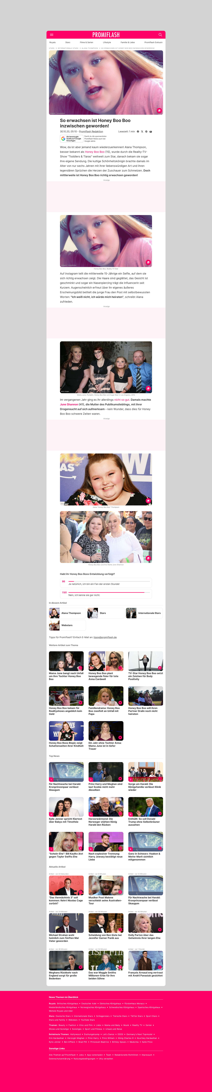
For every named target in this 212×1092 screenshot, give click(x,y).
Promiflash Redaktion (91, 131)
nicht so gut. (122, 399)
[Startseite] (106, 35)
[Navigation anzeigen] (51, 34)
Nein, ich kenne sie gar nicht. (84, 595)
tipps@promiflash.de (105, 637)
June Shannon (69, 404)
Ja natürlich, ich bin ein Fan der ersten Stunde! (93, 584)
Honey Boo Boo (95, 151)
